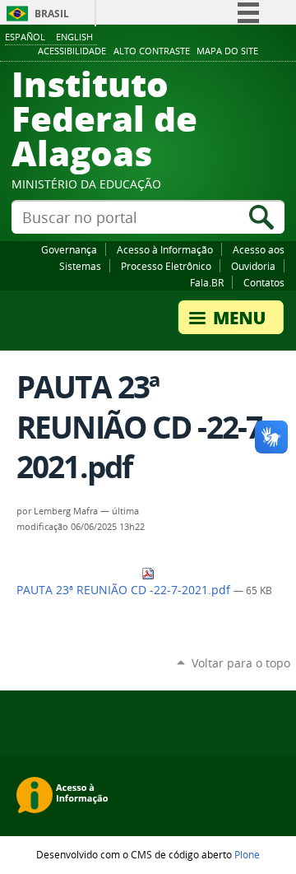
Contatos (263, 282)
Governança (69, 249)
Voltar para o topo (241, 663)
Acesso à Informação (165, 249)
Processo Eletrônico (166, 265)
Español (25, 36)
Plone (247, 854)
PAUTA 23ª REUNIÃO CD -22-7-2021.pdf (125, 590)
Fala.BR (207, 282)
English (74, 36)
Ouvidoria (253, 265)
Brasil (52, 14)
